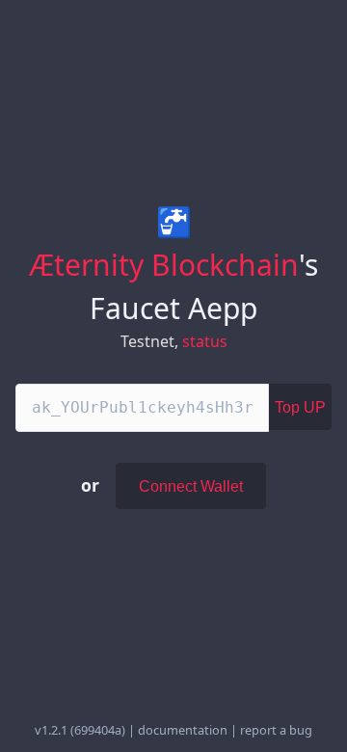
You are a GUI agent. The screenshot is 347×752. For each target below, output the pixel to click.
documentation (182, 730)
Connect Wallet (191, 486)
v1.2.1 (51, 730)
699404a (97, 730)
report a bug (276, 730)
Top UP (300, 407)
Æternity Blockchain (164, 264)
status (204, 341)
